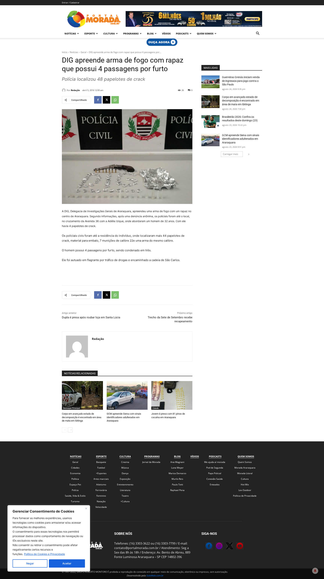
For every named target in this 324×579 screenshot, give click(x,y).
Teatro (125, 495)
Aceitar (66, 563)
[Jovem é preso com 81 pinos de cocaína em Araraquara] (171, 395)
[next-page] (70, 430)
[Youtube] (236, 546)
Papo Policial (214, 473)
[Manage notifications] (315, 571)
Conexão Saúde (214, 479)
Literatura (125, 490)
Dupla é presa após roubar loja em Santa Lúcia (91, 317)
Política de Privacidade (244, 495)
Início (64, 52)
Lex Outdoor (244, 490)
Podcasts (182, 33)
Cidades (75, 467)
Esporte (89, 33)
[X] (106, 100)
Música (125, 467)
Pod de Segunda (214, 467)
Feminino (101, 495)
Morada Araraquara (244, 467)
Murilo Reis (177, 479)
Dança (125, 473)
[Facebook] (98, 100)
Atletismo (101, 484)
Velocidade (101, 507)
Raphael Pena (177, 490)
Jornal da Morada (151, 462)
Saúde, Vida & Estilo (75, 495)
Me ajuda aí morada (214, 462)
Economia (75, 473)
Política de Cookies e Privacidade (44, 554)
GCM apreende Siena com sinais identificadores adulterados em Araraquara (124, 417)
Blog (150, 33)
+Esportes (101, 473)
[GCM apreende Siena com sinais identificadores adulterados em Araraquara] (127, 395)
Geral (83, 52)
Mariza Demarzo (177, 473)
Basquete (101, 462)
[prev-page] (64, 430)
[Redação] (64, 90)
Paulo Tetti (177, 484)
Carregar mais (230, 154)
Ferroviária (101, 490)
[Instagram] (215, 546)
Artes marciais (101, 479)
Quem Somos (205, 33)
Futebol (101, 467)
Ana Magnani (177, 462)
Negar (30, 563)
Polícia (75, 490)
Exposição (125, 479)
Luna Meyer (177, 467)
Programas (131, 33)
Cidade (111, 408)
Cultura (109, 33)
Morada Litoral (245, 473)
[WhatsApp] (115, 100)
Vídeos (166, 33)
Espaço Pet (75, 484)
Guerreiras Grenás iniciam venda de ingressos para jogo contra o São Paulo (241, 81)
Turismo (75, 501)
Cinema (125, 462)
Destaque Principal (71, 408)
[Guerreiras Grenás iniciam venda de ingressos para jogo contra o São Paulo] (210, 81)
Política (75, 479)
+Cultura (125, 501)
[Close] (86, 508)
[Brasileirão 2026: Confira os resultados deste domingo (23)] (210, 121)
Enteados (215, 484)
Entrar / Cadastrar (71, 2)
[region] (49, 538)
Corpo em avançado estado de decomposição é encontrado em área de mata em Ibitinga (81, 417)
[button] (257, 34)
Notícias (70, 33)
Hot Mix (245, 484)
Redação (75, 90)
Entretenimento (125, 484)
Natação (101, 501)
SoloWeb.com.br (154, 575)
